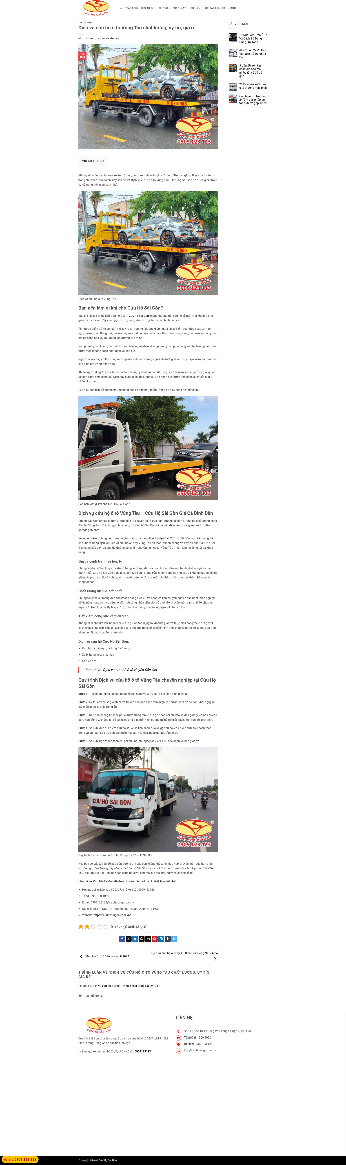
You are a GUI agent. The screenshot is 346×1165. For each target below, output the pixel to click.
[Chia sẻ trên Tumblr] (168, 939)
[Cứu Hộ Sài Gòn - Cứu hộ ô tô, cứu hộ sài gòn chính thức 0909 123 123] (96, 8)
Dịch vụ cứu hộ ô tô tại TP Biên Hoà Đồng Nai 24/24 (125, 986)
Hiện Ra (98, 161)
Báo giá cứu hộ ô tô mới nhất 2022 (106, 956)
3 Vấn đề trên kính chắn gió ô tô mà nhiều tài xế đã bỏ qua (250, 71)
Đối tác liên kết (215, 8)
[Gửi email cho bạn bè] (148, 939)
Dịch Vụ (195, 8)
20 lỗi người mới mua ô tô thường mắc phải (253, 86)
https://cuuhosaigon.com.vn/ (112, 915)
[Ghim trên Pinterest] (155, 939)
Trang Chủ (132, 8)
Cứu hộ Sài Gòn (139, 315)
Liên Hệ (232, 8)
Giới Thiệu (147, 8)
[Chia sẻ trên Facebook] (122, 939)
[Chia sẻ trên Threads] (142, 939)
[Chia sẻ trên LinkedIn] (161, 939)
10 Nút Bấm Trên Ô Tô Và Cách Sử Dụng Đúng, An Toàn (253, 38)
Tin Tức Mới (85, 22)
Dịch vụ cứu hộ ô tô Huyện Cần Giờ (130, 670)
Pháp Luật (179, 8)
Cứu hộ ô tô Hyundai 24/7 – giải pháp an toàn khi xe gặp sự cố (253, 100)
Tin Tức (163, 8)
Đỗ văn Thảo (113, 39)
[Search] (121, 8)
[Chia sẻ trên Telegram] (174, 939)
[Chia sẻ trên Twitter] (135, 939)
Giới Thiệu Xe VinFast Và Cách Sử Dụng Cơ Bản (253, 54)
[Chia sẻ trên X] (129, 939)
